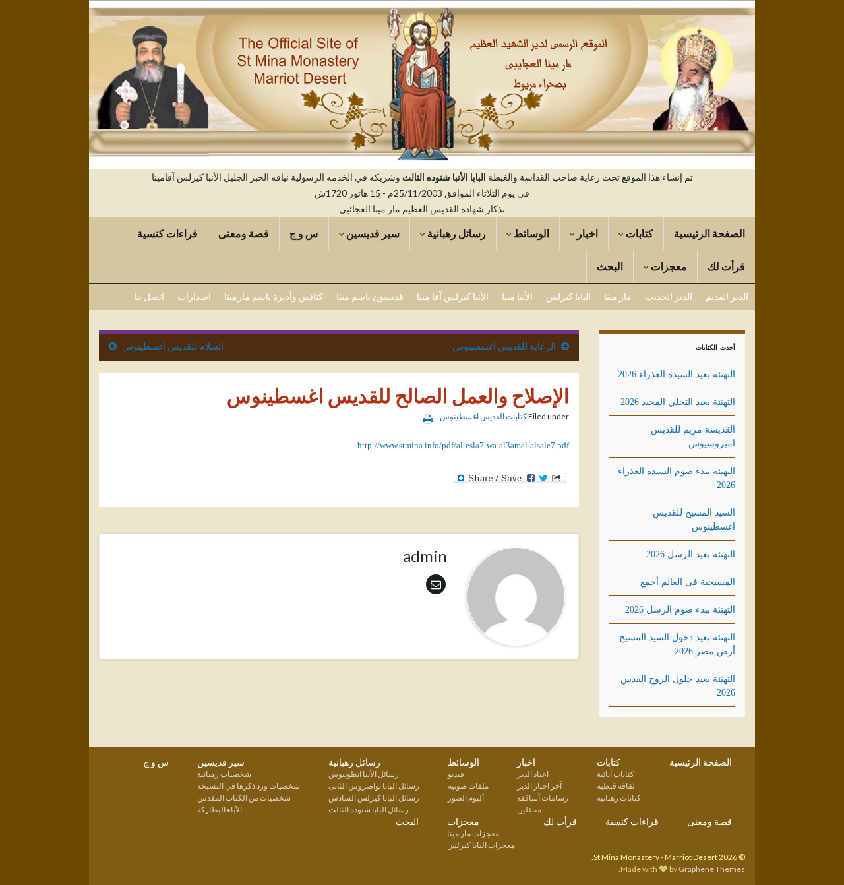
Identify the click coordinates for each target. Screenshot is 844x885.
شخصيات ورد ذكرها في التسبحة (248, 786)
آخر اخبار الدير (539, 786)
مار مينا (618, 296)
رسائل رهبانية (455, 233)
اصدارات (194, 296)
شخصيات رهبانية (224, 774)
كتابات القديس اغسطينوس (483, 416)
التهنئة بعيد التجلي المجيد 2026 (677, 402)
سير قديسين (372, 233)
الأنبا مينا (517, 296)
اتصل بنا (149, 296)
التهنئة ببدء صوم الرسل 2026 (680, 610)
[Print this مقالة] (428, 418)
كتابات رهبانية (619, 798)
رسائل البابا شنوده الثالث (368, 809)
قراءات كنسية (167, 233)
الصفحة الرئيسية (709, 233)
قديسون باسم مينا (370, 296)
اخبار (586, 233)
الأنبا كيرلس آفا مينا (453, 296)
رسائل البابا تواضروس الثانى (373, 786)
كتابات (638, 233)
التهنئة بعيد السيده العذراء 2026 (676, 374)
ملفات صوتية (468, 786)
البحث (610, 266)
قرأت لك (726, 266)
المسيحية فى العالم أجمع (687, 582)
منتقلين (529, 809)
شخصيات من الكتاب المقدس (244, 798)
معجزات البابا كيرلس (481, 845)
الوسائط (530, 233)
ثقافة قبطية (615, 786)
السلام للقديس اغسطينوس (173, 345)
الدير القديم (727, 296)
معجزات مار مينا (473, 833)
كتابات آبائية (615, 774)
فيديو (456, 774)
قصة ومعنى (243, 233)
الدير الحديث (668, 296)
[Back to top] (29, 855)
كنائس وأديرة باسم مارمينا (273, 296)
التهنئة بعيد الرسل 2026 (690, 554)
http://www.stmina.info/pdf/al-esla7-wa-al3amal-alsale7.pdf (463, 445)
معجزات (668, 266)
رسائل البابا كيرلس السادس (373, 798)
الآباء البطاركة (219, 809)
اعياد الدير (533, 774)
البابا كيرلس (568, 296)
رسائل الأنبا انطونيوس (363, 774)
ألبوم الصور (466, 798)
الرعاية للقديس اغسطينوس (504, 345)
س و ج (303, 233)
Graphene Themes (711, 869)
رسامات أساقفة (542, 798)
